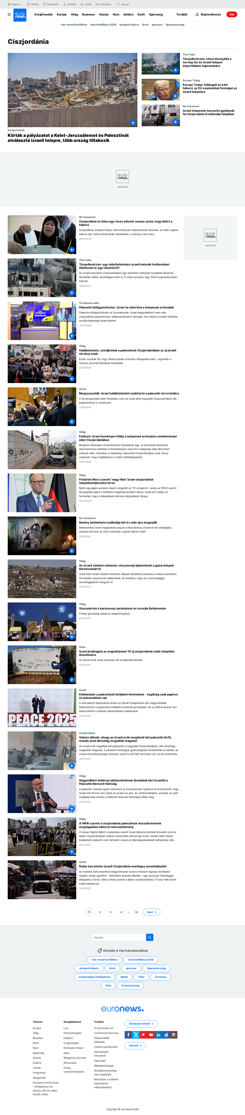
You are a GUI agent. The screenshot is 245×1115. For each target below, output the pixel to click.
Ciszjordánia (87, 732)
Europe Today (191, 80)
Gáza (82, 646)
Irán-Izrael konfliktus (74, 24)
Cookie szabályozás (105, 1046)
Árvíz (145, 24)
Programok (39, 1072)
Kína (108, 985)
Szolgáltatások (72, 1021)
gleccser (157, 24)
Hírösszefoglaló (72, 1032)
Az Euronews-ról (103, 1028)
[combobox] (136, 4)
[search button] (118, 4)
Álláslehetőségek (104, 1065)
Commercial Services (106, 1032)
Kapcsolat (100, 1060)
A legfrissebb (43, 14)
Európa (62, 14)
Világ (74, 14)
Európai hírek (16, 130)
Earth (141, 14)
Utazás (104, 14)
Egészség (155, 14)
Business (88, 14)
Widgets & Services (74, 1057)
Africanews (69, 1062)
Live (231, 14)
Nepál (124, 976)
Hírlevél (133, 1045)
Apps (66, 1052)
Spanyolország (175, 24)
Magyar (15, 4)
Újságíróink (39, 1077)
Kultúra (128, 14)
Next (116, 14)
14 (136, 911)
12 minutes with (89, 302)
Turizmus (160, 976)
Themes (37, 1021)
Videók (37, 1067)
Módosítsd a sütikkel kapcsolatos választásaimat (106, 1083)
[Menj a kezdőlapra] (19, 15)
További (98, 1021)
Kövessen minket (73, 1047)
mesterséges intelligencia (94, 976)
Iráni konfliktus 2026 (103, 24)
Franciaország (130, 985)
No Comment (191, 106)
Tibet (141, 976)
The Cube (189, 54)
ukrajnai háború (129, 24)
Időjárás (68, 1037)
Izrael (82, 389)
